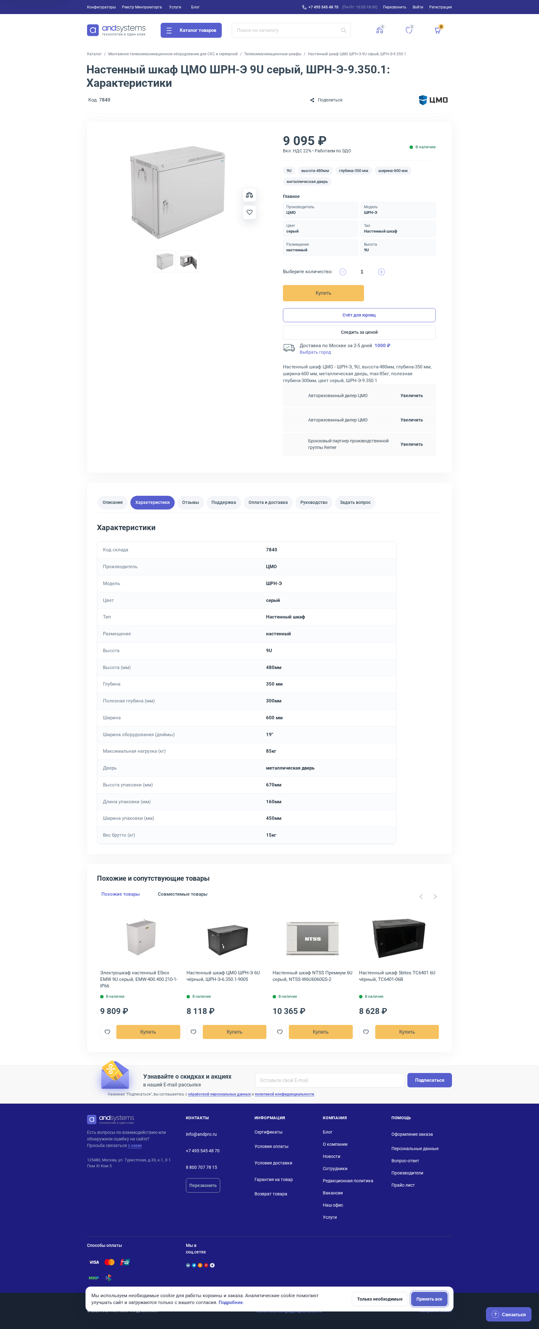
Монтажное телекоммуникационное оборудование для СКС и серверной (173, 54)
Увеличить (412, 395)
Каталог (94, 54)
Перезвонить (203, 1185)
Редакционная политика (348, 1180)
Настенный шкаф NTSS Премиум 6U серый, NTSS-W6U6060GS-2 (312, 976)
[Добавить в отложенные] (249, 212)
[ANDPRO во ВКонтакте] (188, 1265)
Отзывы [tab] (190, 502)
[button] (379, 30)
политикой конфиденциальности (284, 1094)
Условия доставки (273, 1162)
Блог (195, 7)
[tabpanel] (269, 683)
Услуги (175, 7)
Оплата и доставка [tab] (268, 502)
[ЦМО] (433, 100)
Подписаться (429, 1080)
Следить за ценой (359, 332)
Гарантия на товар (274, 1179)
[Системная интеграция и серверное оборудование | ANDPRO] (116, 30)
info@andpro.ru (201, 1134)
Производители (407, 1172)
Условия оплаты (272, 1146)
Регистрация (440, 7)
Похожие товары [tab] (120, 894)
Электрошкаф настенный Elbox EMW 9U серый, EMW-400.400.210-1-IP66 (138, 979)
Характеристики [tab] (152, 502)
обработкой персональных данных (219, 1094)
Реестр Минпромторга (142, 7)
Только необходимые (380, 1299)
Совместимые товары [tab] (182, 894)
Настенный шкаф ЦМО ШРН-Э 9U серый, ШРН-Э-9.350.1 (357, 54)
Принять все (429, 1299)
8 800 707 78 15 (201, 1167)
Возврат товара (271, 1193)
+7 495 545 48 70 (323, 7)
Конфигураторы (101, 7)
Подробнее (231, 1302)
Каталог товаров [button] (198, 30)
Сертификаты (269, 1132)
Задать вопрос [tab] (355, 502)
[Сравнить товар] (249, 195)
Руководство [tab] (314, 502)
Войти (418, 7)
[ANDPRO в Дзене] (212, 1265)
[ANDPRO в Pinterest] (206, 1265)
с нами (135, 1145)
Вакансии (333, 1192)
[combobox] (291, 30)
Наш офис (333, 1205)
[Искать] (344, 30)
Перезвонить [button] (394, 7)
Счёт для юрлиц (359, 315)
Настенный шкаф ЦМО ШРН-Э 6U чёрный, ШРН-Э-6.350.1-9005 (223, 976)
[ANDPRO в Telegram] (194, 1265)
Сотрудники (335, 1168)
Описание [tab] (113, 502)
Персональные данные (415, 1148)
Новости (331, 1156)
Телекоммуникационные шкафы (272, 54)
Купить (323, 293)
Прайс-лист (403, 1185)
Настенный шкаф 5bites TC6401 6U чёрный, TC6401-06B (397, 976)
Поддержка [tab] (223, 502)
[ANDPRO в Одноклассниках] (200, 1265)
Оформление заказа (412, 1134)
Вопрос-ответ (405, 1160)
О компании (335, 1144)
